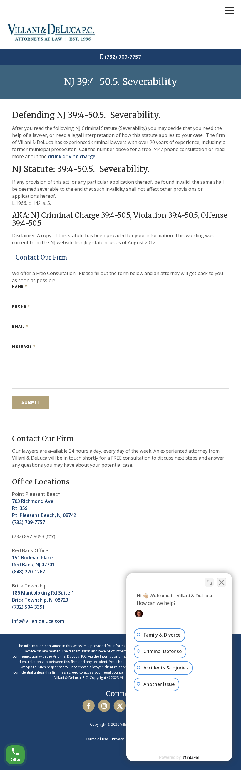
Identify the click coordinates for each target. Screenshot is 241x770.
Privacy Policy (123, 738)
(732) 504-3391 (28, 607)
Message (24, 346)
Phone (21, 306)
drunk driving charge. (72, 156)
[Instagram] (104, 705)
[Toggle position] (209, 582)
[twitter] (120, 705)
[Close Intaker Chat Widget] (221, 582)
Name (19, 286)
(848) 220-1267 (28, 571)
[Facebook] (88, 705)
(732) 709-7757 (123, 56)
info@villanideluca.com (38, 621)
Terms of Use (97, 738)
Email (20, 326)
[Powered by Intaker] (191, 757)
